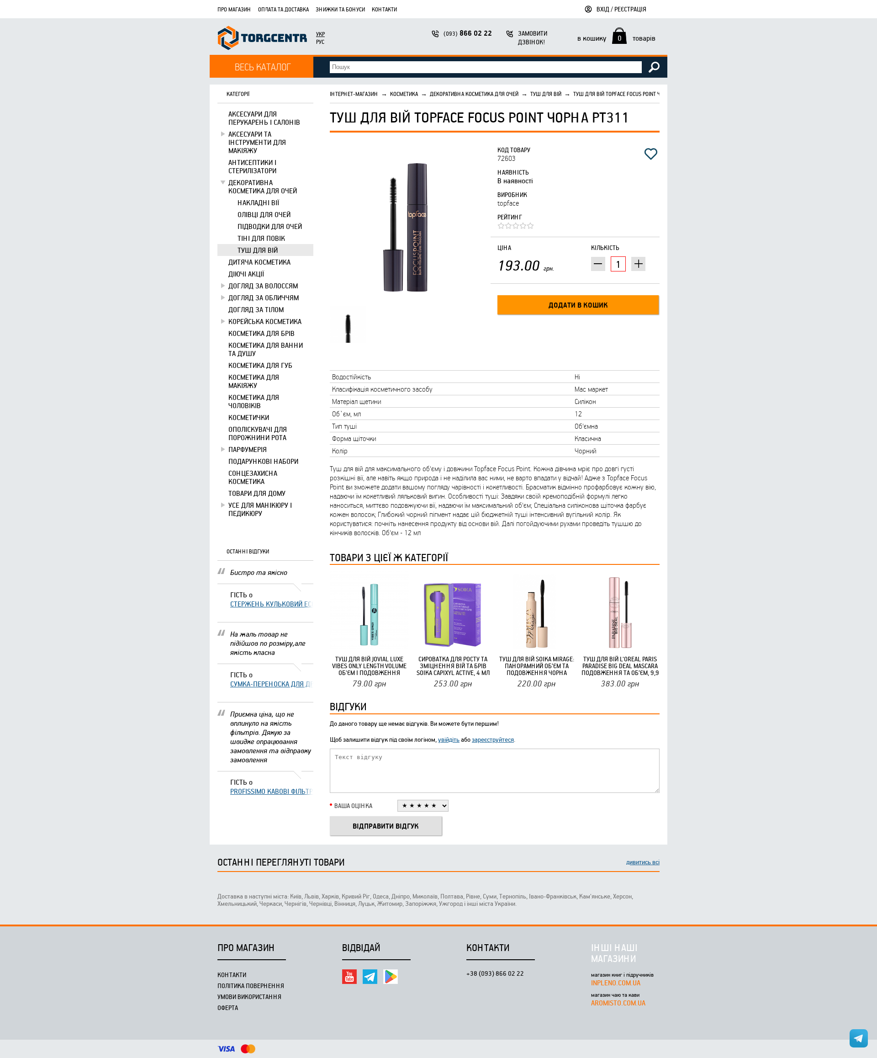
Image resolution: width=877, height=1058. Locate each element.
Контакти (384, 9)
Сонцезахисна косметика (252, 477)
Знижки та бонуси (340, 9)
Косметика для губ (260, 365)
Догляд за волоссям (263, 285)
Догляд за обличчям (263, 297)
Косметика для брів (261, 333)
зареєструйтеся (493, 739)
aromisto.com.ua (618, 1003)
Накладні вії (258, 202)
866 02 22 (468, 33)
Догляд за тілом (256, 309)
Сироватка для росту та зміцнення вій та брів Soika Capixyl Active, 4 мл (453, 665)
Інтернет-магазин (354, 93)
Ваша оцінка (353, 805)
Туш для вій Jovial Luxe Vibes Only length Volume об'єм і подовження (369, 665)
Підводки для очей (270, 226)
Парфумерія (247, 449)
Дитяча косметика (259, 261)
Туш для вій (258, 250)
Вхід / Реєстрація (621, 9)
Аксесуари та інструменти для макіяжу (257, 142)
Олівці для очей (264, 214)
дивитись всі (643, 861)
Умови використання (249, 996)
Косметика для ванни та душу (265, 349)
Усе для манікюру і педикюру (260, 509)
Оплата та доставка (283, 9)
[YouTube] (349, 976)
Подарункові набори (263, 461)
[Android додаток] (390, 976)
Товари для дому (256, 493)
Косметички (248, 417)
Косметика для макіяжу (253, 381)
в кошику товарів (616, 38)
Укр (320, 33)
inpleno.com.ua (615, 982)
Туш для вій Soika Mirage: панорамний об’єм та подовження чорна (536, 665)
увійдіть (449, 739)
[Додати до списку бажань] (651, 154)
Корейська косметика (264, 321)
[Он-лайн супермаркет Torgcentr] (262, 39)
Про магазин (234, 9)
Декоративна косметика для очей (262, 186)
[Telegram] (370, 976)
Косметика (404, 93)
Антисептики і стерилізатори (252, 166)
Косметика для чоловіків (253, 401)
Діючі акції (246, 273)
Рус (320, 41)
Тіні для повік (261, 238)
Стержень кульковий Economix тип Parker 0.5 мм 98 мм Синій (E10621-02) (271, 603)
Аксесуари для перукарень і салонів (264, 118)
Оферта (227, 1007)
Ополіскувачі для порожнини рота (257, 433)
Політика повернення (250, 985)
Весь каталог (263, 66)
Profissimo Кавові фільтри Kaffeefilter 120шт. (271, 791)
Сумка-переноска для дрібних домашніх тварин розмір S (271, 683)
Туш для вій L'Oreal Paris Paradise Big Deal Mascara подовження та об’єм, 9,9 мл (620, 665)
